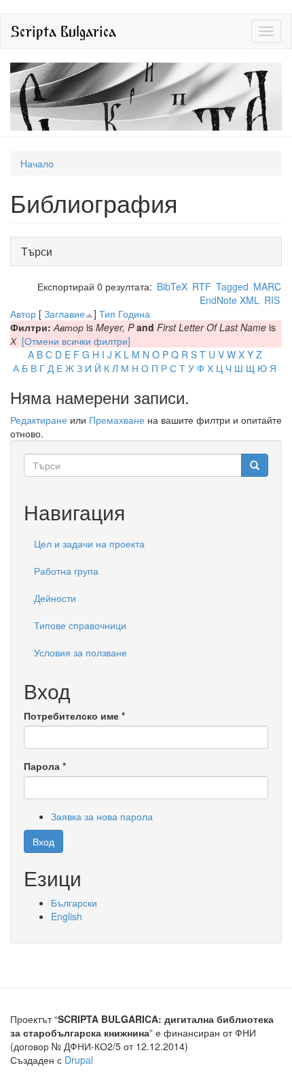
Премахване (117, 419)
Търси (40, 251)
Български (74, 902)
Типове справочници (80, 625)
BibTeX (172, 286)
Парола (45, 766)
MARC (267, 286)
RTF (201, 286)
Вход (43, 841)
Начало (37, 163)
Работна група (66, 570)
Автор (23, 313)
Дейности (55, 598)
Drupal (79, 1060)
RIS (272, 300)
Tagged (232, 286)
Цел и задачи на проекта (89, 543)
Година (134, 313)
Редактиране (38, 419)
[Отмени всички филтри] (76, 341)
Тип (107, 313)
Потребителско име (74, 715)
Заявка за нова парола (102, 816)
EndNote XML (229, 300)
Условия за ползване (80, 652)
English (66, 916)
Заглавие (64, 313)
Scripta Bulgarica (63, 30)
